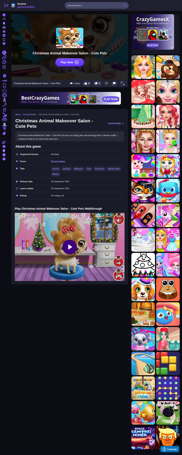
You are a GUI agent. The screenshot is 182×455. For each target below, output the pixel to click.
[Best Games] (4, 23)
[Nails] (4, 100)
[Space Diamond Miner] (143, 437)
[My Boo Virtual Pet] (168, 314)
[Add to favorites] (106, 83)
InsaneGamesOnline (22, 5)
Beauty (56, 174)
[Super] (4, 124)
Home (17, 114)
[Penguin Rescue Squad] (168, 190)
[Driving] (4, 75)
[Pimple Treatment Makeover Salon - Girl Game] (143, 141)
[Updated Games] (4, 39)
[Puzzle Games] (4, 62)
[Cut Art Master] (168, 413)
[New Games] (4, 19)
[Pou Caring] (168, 289)
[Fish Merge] (143, 413)
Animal (56, 169)
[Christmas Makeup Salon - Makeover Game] (143, 67)
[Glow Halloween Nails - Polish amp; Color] (143, 215)
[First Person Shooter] (4, 95)
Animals (66, 169)
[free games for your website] (4, 90)
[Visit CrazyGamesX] (155, 32)
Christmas (99, 169)
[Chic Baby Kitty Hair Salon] (168, 166)
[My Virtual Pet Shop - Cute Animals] (168, 67)
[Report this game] (114, 83)
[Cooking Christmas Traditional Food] (143, 314)
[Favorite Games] (4, 43)
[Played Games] (4, 35)
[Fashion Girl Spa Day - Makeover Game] (168, 141)
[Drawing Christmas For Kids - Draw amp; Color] (143, 264)
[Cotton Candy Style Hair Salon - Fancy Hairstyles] (168, 264)
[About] (4, 154)
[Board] (4, 109)
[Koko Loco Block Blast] (168, 363)
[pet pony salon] (168, 215)
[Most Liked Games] (4, 27)
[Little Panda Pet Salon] (143, 166)
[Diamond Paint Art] (143, 388)
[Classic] (4, 80)
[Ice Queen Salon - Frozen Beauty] (168, 92)
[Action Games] (4, 57)
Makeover (78, 169)
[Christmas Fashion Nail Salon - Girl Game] (143, 92)
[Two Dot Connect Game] (168, 388)
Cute (89, 169)
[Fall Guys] (4, 114)
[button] (122, 83)
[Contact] (4, 146)
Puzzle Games (29, 114)
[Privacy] (4, 159)
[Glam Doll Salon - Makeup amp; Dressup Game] (168, 116)
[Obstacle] (4, 128)
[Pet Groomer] (143, 240)
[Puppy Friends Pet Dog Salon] (143, 289)
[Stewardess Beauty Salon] (168, 339)
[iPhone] (4, 85)
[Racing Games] (4, 52)
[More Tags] (4, 133)
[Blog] (4, 142)
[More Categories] (4, 67)
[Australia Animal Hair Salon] (143, 339)
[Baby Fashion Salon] (168, 240)
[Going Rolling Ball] (143, 363)
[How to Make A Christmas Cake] (143, 116)
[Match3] (4, 104)
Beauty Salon (114, 169)
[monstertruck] (4, 119)
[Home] (4, 14)
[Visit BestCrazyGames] (69, 98)
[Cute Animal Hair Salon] (143, 190)
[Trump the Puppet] (168, 437)
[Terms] (4, 150)
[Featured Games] (4, 31)
